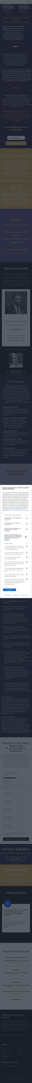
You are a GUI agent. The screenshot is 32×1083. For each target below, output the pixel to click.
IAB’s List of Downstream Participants (18, 510)
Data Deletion (7, 595)
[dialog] (16, 541)
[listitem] (16, 515)
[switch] (26, 518)
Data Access (16, 595)
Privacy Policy (24, 595)
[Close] (29, 487)
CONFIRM (9, 589)
